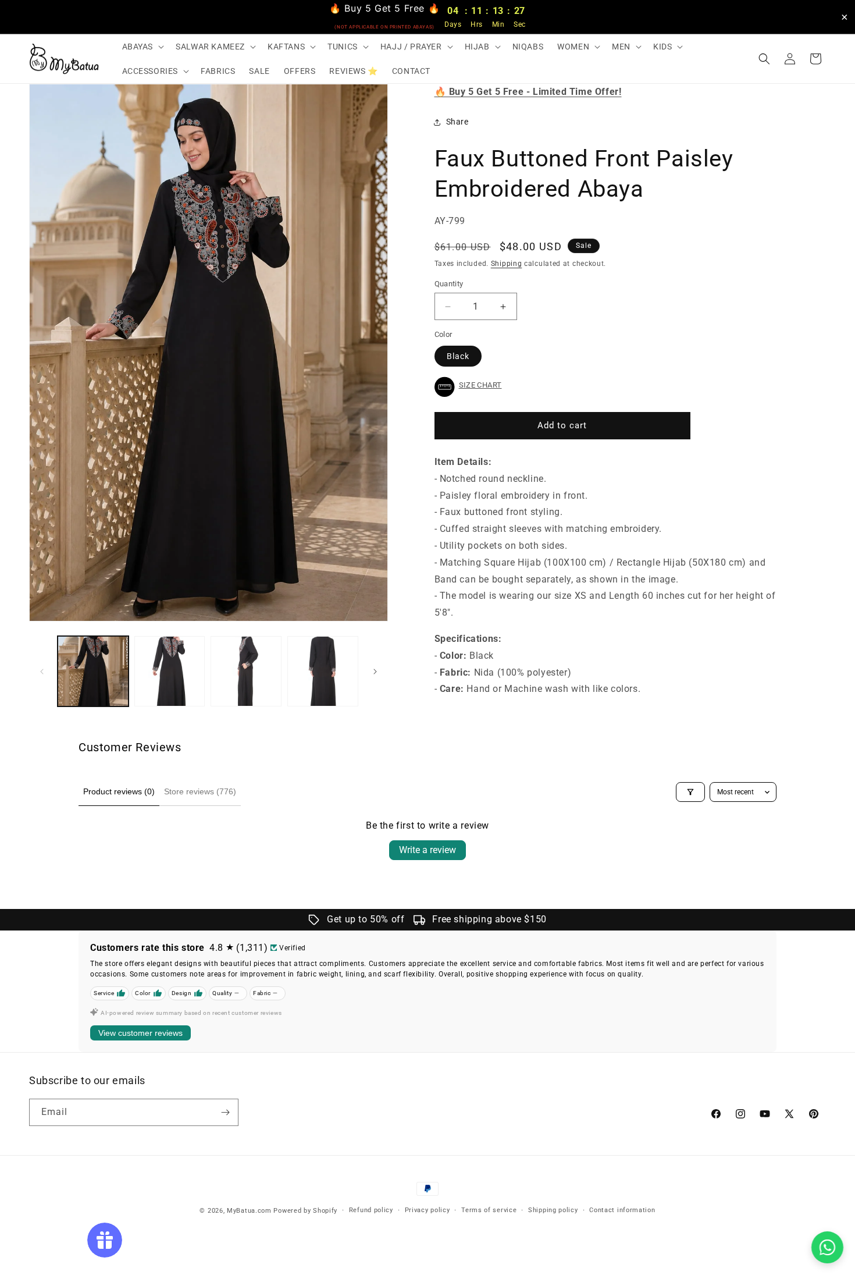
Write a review (427, 849)
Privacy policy (427, 1210)
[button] (142, 46)
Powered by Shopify (305, 1210)
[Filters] (690, 792)
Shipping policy (553, 1210)
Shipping (506, 264)
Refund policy (371, 1210)
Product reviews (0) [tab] (119, 791)
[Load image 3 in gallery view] (246, 671)
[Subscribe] (225, 1112)
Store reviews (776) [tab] (200, 791)
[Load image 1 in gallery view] (93, 671)
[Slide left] (42, 671)
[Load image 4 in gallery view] (322, 671)
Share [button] (457, 121)
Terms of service (488, 1210)
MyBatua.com (249, 1210)
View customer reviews (140, 1033)
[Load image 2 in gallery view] (169, 671)
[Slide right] (375, 671)
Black (458, 356)
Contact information (622, 1210)
